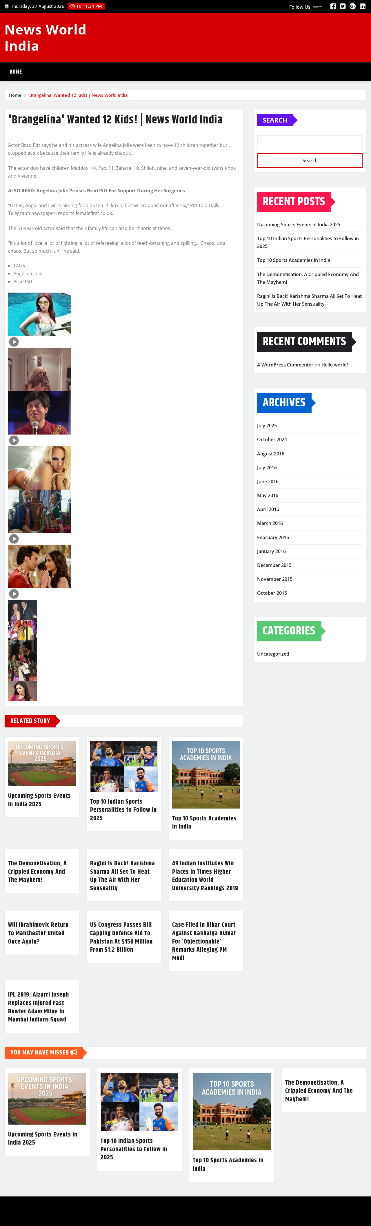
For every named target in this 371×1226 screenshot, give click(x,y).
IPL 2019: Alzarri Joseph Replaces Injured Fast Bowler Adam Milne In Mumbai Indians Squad (38, 1007)
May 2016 (267, 495)
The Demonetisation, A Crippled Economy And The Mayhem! (37, 872)
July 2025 (267, 425)
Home (16, 72)
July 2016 (267, 467)
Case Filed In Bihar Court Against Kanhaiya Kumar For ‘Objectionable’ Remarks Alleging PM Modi (204, 941)
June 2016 (268, 481)
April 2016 (268, 509)
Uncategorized (273, 654)
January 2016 (271, 551)
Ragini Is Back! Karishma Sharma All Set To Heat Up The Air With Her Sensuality (122, 876)
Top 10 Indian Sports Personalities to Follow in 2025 (123, 810)
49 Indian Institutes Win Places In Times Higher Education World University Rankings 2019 (205, 876)
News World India (45, 37)
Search (275, 120)
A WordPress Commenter (285, 365)
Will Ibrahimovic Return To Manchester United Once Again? (38, 933)
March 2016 (270, 523)
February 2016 (273, 537)
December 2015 (274, 565)
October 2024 (272, 439)
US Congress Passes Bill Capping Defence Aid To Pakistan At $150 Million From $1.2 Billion (121, 937)
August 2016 (270, 453)
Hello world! (334, 365)
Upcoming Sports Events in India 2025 (39, 800)
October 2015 (272, 593)
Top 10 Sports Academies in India (204, 823)
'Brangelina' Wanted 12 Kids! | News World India (78, 95)
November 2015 (274, 579)
